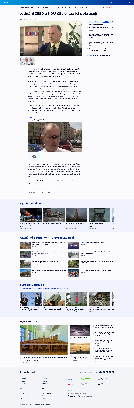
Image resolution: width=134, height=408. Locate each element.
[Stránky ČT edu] (100, 383)
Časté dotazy (45, 396)
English (31, 404)
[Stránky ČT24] (71, 378)
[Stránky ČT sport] (85, 378)
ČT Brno (22, 18)
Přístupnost (48, 404)
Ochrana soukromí (39, 404)
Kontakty (44, 398)
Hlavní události (25, 7)
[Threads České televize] (113, 372)
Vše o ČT (22, 398)
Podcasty (89, 7)
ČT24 (49, 192)
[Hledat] (124, 2)
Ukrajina (33, 7)
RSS (113, 404)
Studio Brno (45, 383)
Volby (39, 7)
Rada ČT (44, 388)
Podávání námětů (46, 393)
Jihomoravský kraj (33, 192)
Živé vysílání (23, 381)
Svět (51, 7)
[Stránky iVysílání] (102, 378)
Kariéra (44, 391)
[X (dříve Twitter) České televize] (110, 372)
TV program (23, 378)
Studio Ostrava (46, 386)
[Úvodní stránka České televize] (28, 372)
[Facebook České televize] (103, 372)
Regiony (56, 7)
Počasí (71, 7)
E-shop (22, 393)
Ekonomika (64, 7)
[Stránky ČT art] (84, 383)
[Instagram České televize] (100, 372)
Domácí (45, 7)
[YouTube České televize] (106, 372)
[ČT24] (5, 2)
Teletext (22, 386)
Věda (76, 7)
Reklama (44, 381)
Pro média (45, 378)
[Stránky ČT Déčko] (70, 383)
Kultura (82, 7)
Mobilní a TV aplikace (25, 396)
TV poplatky (23, 383)
